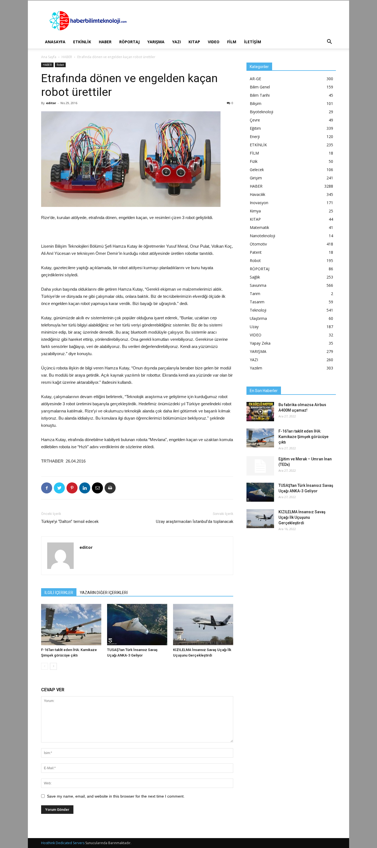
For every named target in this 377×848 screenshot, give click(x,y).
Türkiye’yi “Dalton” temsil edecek (70, 521)
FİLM (231, 41)
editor (51, 103)
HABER (105, 41)
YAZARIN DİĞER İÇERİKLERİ (104, 592)
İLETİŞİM (252, 41)
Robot (60, 65)
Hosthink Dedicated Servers (62, 843)
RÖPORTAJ (129, 41)
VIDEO (213, 41)
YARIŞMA (155, 41)
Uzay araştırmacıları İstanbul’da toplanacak (194, 521)
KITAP (194, 41)
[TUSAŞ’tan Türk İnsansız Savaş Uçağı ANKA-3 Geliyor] (137, 624)
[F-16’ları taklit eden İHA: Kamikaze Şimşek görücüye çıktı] (71, 624)
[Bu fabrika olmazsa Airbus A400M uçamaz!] (260, 411)
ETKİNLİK (82, 41)
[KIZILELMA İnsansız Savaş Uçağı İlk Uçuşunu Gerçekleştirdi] (203, 624)
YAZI (176, 41)
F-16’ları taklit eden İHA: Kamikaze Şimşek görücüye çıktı (303, 436)
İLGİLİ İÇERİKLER (58, 592)
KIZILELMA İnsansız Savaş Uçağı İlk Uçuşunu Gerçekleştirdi (301, 517)
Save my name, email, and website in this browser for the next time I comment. (116, 796)
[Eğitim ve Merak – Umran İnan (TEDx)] (260, 466)
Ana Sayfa (48, 57)
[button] (329, 42)
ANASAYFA (55, 41)
